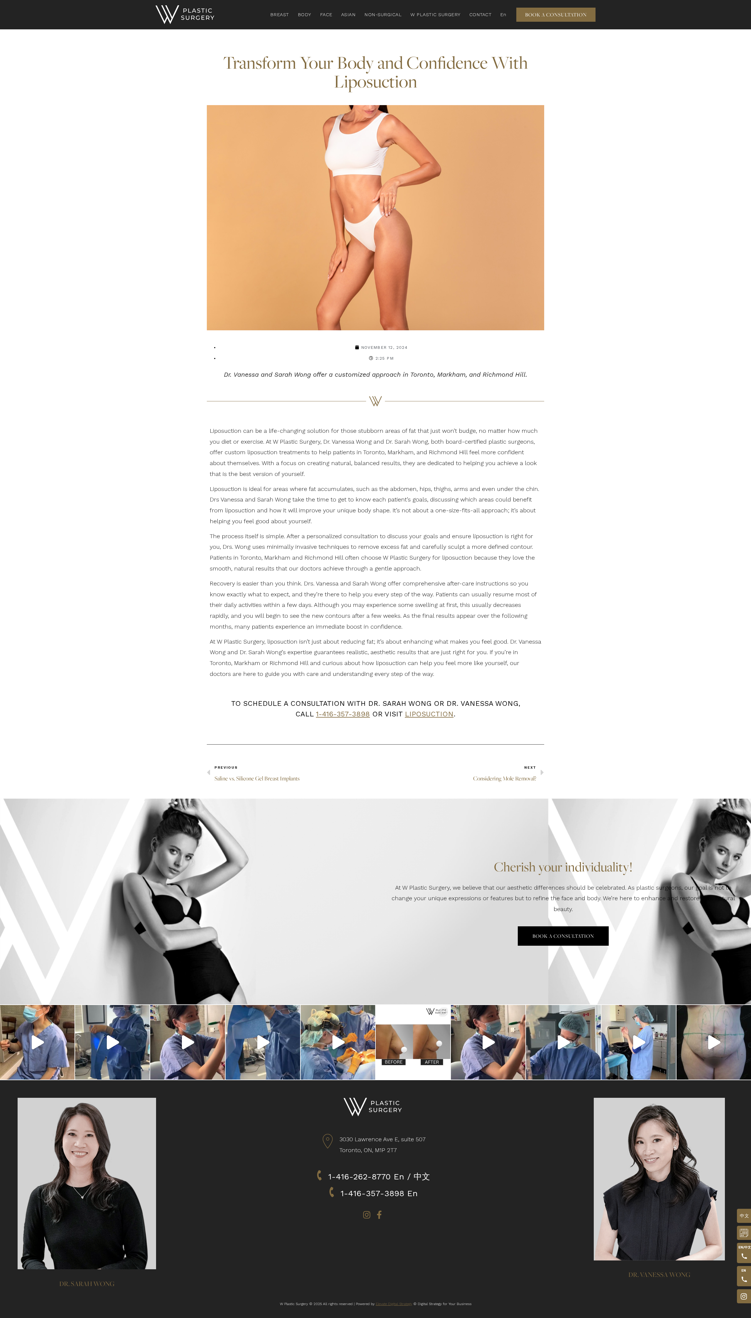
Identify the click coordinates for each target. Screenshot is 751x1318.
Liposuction (429, 714)
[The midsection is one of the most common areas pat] (263, 1042)
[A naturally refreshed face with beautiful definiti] (37, 1042)
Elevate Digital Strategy (394, 1304)
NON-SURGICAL (383, 14)
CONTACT (480, 14)
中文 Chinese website (744, 1215)
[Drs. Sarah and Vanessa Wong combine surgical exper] (563, 1042)
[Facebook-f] (379, 1215)
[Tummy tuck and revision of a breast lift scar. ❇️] (713, 1042)
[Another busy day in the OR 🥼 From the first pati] (488, 1042)
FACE (326, 14)
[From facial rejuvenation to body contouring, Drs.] (638, 1042)
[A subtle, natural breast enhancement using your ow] (112, 1042)
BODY (304, 14)
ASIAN (348, 14)
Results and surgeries (742, 1296)
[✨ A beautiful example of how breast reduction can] (413, 1042)
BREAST (279, 14)
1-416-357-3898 (343, 714)
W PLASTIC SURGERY (435, 14)
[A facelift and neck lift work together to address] (187, 1042)
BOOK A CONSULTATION (742, 1233)
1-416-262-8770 (359, 1176)
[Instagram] (367, 1215)
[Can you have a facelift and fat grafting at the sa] (338, 1042)
